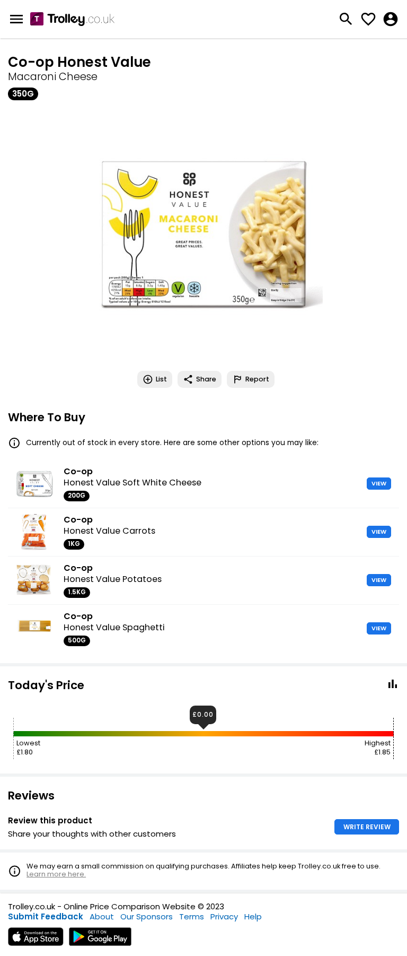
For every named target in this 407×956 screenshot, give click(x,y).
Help (253, 916)
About (102, 916)
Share (206, 379)
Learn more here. (56, 874)
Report (257, 379)
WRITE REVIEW (367, 826)
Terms (191, 916)
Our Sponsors (146, 916)
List (161, 379)
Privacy (224, 916)
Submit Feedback (45, 916)
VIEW (378, 483)
